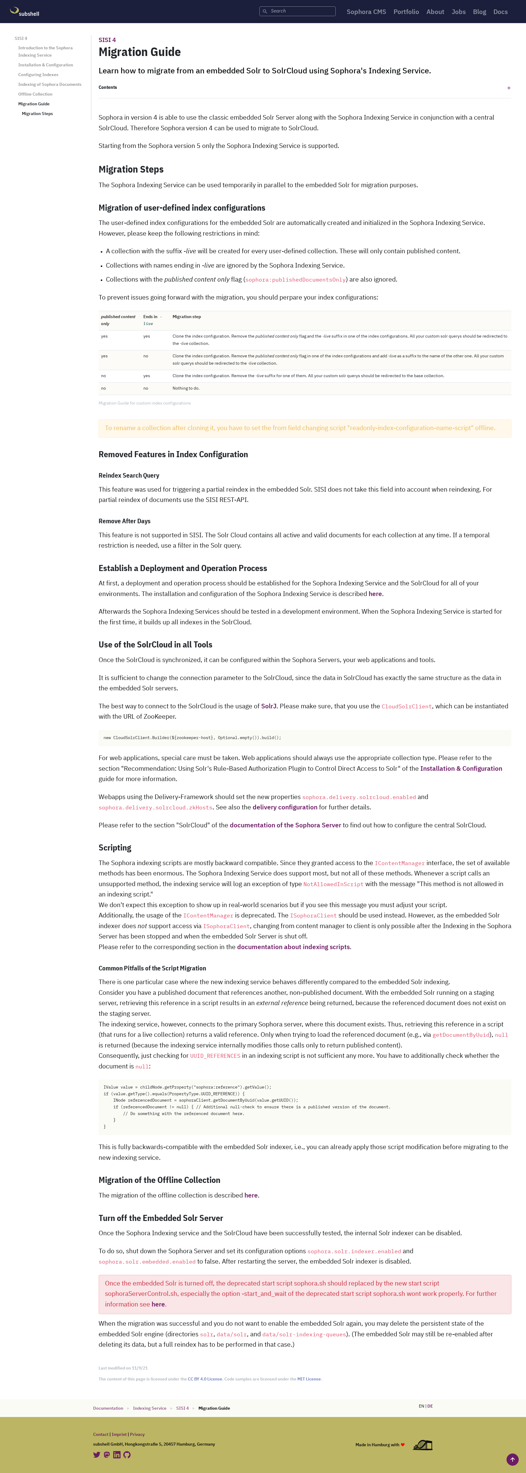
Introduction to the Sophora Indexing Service (45, 52)
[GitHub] (127, 1455)
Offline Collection (35, 94)
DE (430, 1406)
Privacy (137, 1435)
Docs (500, 12)
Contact (100, 1435)
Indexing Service (150, 1408)
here (375, 594)
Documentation (108, 1408)
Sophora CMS (366, 12)
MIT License (309, 1379)
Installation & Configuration (45, 65)
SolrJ (268, 706)
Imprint (119, 1435)
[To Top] (513, 1460)
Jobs (459, 12)
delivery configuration (285, 808)
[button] (305, 88)
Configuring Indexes (38, 75)
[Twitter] (97, 1455)
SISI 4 (21, 39)
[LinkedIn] (117, 1455)
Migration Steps (37, 114)
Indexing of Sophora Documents (50, 84)
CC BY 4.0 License (205, 1379)
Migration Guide (34, 104)
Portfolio (406, 12)
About (435, 12)
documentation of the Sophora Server (285, 825)
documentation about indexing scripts (293, 947)
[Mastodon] (107, 1455)
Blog (479, 12)
